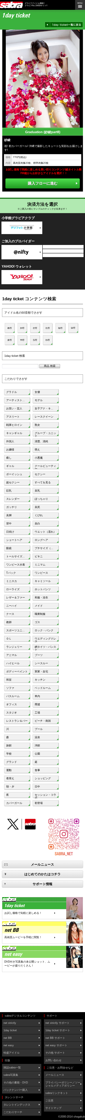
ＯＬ (9, 638)
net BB (8, 1037)
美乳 (37, 490)
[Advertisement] (20, 992)
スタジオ (11, 712)
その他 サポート (55, 1052)
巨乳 (9, 490)
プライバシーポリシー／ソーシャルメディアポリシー (62, 1084)
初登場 (39, 803)
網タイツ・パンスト (45, 647)
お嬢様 (10, 449)
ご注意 (49, 1100)
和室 (9, 679)
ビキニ (39, 556)
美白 (37, 523)
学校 (9, 753)
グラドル (11, 392)
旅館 (9, 745)
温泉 (37, 737)
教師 (9, 622)
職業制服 (40, 613)
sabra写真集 (11, 1074)
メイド (39, 605)
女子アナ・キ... (44, 408)
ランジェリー (14, 646)
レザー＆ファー (15, 597)
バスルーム (13, 696)
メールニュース (54, 1074)
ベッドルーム (43, 687)
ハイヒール (13, 663)
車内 (37, 696)
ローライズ (13, 589)
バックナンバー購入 (16, 1089)
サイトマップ (53, 1108)
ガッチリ (11, 507)
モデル (39, 400)
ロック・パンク (44, 630)
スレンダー (13, 498)
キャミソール (43, 581)
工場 (37, 712)
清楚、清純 (41, 441)
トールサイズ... (15, 556)
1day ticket (10, 1030)
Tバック (11, 572)
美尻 (37, 507)
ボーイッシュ (14, 474)
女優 (37, 392)
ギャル (10, 466)
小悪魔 (39, 457)
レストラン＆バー (17, 720)
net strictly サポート (57, 1022)
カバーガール (14, 803)
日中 (37, 786)
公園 (37, 753)
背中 (9, 523)
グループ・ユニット (45, 434)
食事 (37, 770)
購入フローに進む (43, 183)
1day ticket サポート (57, 1030)
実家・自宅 (41, 671)
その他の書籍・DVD (16, 1082)
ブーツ (39, 655)
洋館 (37, 745)
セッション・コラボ (45, 795)
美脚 (9, 515)
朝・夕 (10, 786)
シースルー (41, 663)
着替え (10, 778)
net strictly (10, 1022)
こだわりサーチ (13, 1112)
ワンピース (41, 572)
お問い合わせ (53, 1060)
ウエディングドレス (45, 639)
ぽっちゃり (41, 498)
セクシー (40, 474)
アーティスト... (15, 400)
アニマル (11, 655)
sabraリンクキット (56, 1093)
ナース (10, 613)
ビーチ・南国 (43, 720)
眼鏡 (9, 548)
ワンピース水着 (15, 564)
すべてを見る (43, 482)
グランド (11, 761)
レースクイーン (44, 416)
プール (39, 729)
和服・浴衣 (41, 597)
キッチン (40, 679)
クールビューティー (45, 466)
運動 (9, 770)
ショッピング (43, 778)
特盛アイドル (12, 1052)
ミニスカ (11, 581)
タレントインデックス (17, 1104)
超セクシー (13, 482)
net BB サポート (55, 1037)
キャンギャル (14, 433)
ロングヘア (41, 540)
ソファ (10, 687)
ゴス (37, 622)
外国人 (10, 441)
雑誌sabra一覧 (12, 1067)
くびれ (39, 515)
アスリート (13, 416)
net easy (9, 1045)
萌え (37, 449)
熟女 (37, 424)
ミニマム (40, 564)
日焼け (10, 531)
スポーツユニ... (15, 630)
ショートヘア (14, 540)
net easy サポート (56, 1045)
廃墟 (37, 704)
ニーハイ (11, 605)
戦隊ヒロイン (14, 424)
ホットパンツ (43, 589)
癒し (9, 457)
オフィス (11, 704)
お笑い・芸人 (14, 408)
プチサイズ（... (44, 548)
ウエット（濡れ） (45, 531)
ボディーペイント (17, 671)
